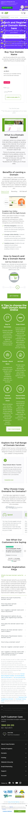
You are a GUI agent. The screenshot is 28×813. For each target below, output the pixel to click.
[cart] (24, 13)
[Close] (26, 805)
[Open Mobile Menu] (2, 13)
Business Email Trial (7, 43)
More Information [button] (6, 7)
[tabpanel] (14, 222)
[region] (14, 84)
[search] (22, 13)
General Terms (21, 803)
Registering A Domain (7, 699)
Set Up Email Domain (19, 677)
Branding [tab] (14, 191)
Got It (19, 811)
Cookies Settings (7, 811)
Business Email (23, 697)
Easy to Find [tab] (5, 191)
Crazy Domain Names (13, 802)
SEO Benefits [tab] (24, 191)
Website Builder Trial (13, 41)
